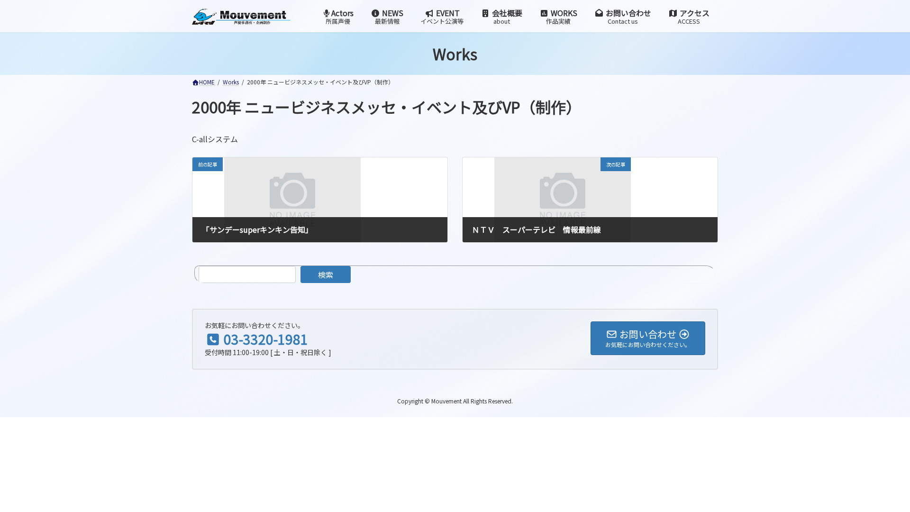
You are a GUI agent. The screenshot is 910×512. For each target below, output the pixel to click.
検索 (325, 274)
